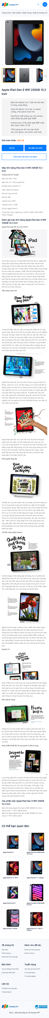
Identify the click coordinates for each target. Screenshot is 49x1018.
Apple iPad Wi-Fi (8, 852)
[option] (9, 75)
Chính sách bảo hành (8, 972)
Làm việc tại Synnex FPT (32, 969)
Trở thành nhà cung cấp (9, 988)
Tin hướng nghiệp (30, 976)
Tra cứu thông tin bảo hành (10, 969)
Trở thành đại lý (7, 992)
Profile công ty (6, 953)
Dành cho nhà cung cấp (32, 949)
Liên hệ (11, 148)
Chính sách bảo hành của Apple (25, 157)
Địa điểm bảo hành (35, 148)
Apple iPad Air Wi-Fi (9, 903)
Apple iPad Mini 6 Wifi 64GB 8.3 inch (35, 904)
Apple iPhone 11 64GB (10, 928)
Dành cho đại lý (29, 953)
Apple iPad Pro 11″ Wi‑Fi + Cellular (35, 929)
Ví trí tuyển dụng (29, 972)
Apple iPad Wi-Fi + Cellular (35, 878)
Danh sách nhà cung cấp (10, 957)
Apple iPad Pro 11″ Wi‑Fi (10, 878)
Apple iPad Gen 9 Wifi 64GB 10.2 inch (35, 853)
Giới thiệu (5, 949)
